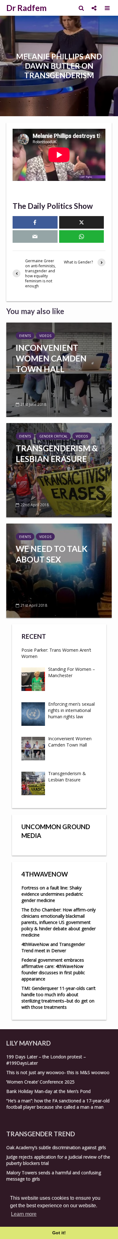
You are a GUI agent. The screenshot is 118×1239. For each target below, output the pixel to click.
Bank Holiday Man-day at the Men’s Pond (48, 1091)
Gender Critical (53, 436)
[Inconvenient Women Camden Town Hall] (59, 369)
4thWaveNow (44, 874)
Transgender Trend (40, 1134)
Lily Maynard (28, 1043)
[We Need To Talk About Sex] (59, 570)
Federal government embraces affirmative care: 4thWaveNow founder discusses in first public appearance (53, 969)
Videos (45, 336)
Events (25, 336)
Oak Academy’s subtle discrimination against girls (56, 1147)
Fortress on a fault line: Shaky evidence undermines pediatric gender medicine (52, 894)
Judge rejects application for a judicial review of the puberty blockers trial (58, 1160)
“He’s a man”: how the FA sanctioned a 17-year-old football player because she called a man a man (58, 1104)
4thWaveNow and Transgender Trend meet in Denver (53, 947)
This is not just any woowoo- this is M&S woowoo (58, 1072)
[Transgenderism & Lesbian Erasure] (59, 469)
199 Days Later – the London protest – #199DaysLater (46, 1060)
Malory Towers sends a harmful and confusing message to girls (53, 1176)
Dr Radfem (26, 8)
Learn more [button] (24, 1214)
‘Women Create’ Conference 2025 (40, 1082)
